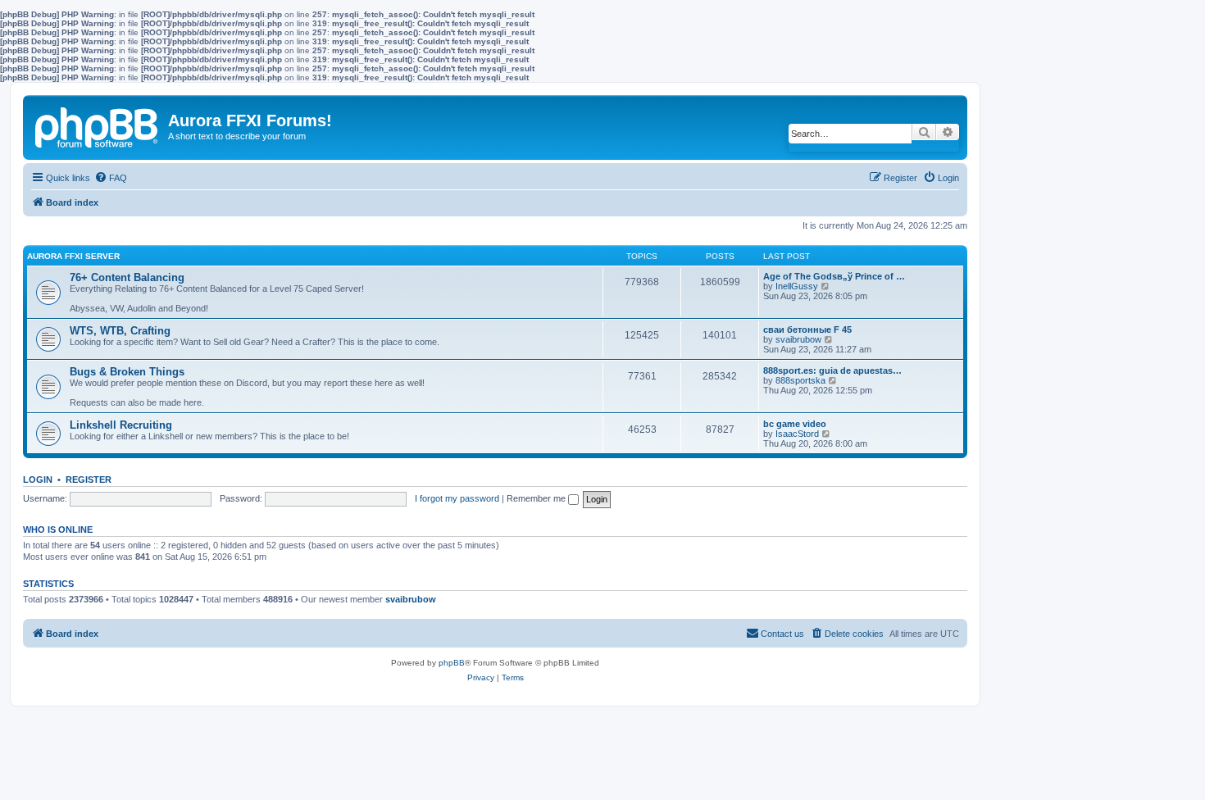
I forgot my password (457, 498)
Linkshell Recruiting (121, 425)
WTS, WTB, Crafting (120, 331)
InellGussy (796, 286)
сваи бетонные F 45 (807, 329)
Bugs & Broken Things (127, 372)
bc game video (794, 424)
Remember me (537, 498)
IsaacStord (797, 434)
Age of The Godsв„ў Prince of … (834, 276)
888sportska (800, 380)
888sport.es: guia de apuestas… (832, 370)
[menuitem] (110, 178)
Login (37, 479)
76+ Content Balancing (127, 277)
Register (88, 479)
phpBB (452, 662)
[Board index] (97, 124)
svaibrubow (798, 339)
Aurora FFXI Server (73, 256)
